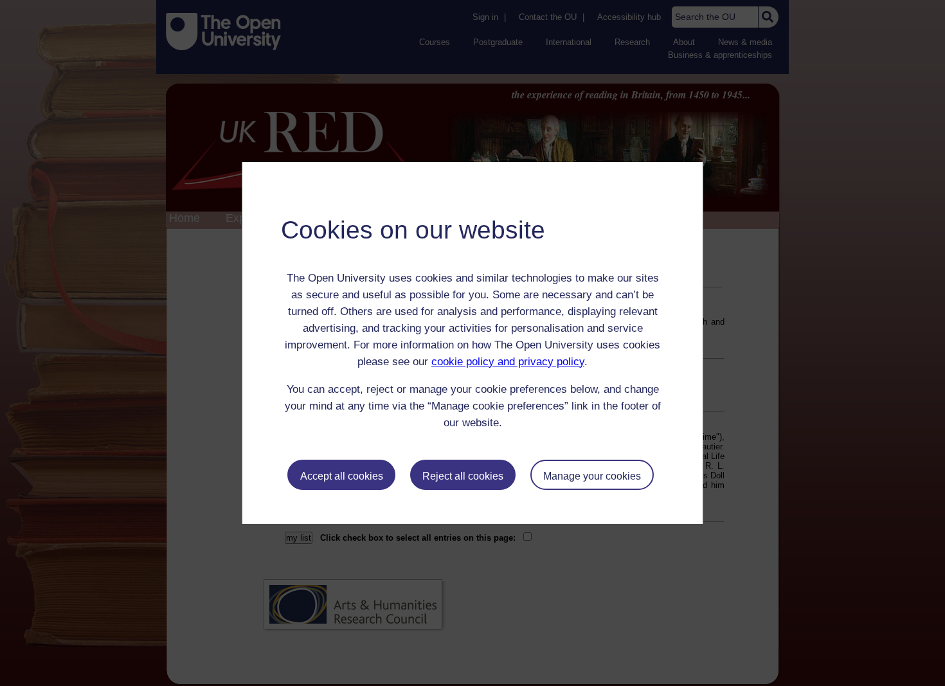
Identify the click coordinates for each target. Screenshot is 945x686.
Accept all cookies (341, 476)
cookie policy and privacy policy (507, 362)
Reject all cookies (462, 476)
